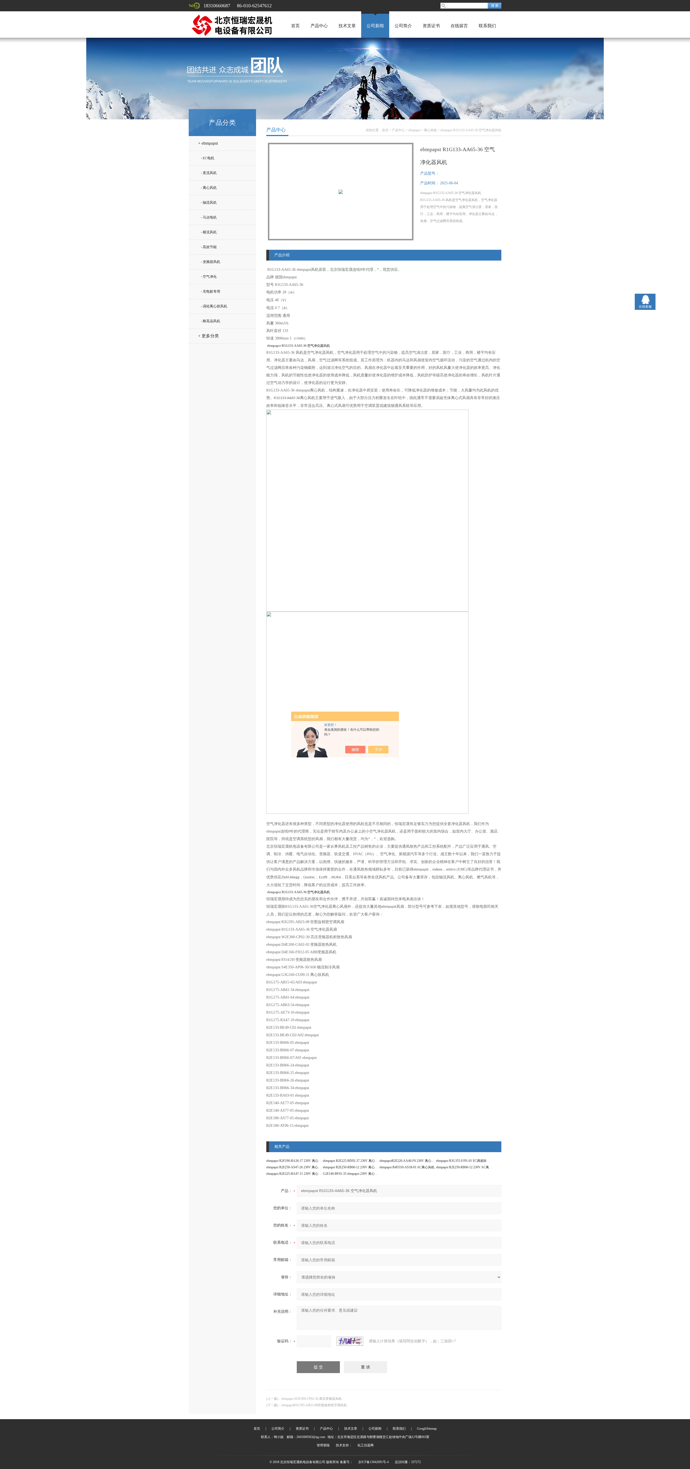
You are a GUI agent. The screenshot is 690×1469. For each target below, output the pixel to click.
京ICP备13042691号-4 (373, 1462)
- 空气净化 (209, 277)
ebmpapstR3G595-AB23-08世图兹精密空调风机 (314, 1405)
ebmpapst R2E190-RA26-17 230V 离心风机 (295, 1161)
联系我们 (487, 25)
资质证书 (431, 25)
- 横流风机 (209, 232)
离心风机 (430, 130)
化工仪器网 (365, 1445)
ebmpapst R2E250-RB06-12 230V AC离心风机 (467, 1167)
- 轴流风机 (209, 202)
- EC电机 (207, 158)
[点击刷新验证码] (349, 1341)
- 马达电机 (209, 217)
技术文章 (347, 25)
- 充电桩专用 (210, 291)
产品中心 (319, 25)
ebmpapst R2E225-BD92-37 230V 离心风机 (352, 1161)
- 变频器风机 (210, 262)
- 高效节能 (209, 247)
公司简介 (403, 25)
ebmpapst (414, 130)
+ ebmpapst (208, 143)
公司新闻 (375, 25)
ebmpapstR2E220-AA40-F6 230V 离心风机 (409, 1161)
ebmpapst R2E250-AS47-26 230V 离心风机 (295, 1167)
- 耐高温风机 (210, 321)
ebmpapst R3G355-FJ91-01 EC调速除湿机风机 (467, 1161)
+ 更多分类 (208, 336)
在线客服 (645, 307)
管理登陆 (323, 1445)
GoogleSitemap (427, 1428)
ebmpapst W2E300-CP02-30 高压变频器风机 (311, 1399)
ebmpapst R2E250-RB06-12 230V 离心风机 (352, 1167)
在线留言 (459, 25)
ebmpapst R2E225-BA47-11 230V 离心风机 (295, 1174)
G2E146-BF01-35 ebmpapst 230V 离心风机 (352, 1174)
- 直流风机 (209, 173)
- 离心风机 (209, 188)
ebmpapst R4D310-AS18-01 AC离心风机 (407, 1167)
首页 (295, 25)
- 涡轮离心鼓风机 (214, 306)
